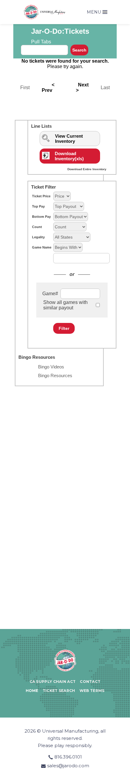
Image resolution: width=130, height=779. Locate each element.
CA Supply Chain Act (53, 681)
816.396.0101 (68, 757)
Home (32, 690)
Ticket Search (59, 690)
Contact (90, 681)
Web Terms (92, 690)
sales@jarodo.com (68, 765)
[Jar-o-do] (65, 660)
